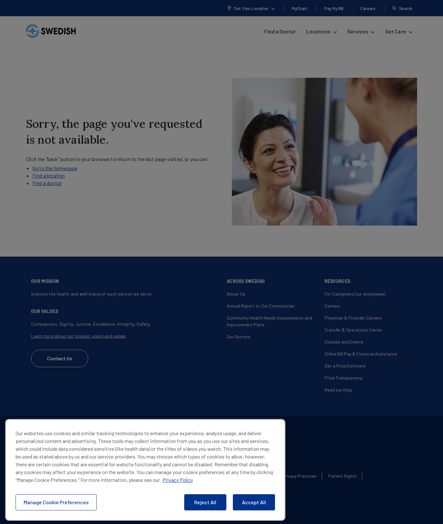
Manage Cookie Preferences (56, 502)
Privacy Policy (177, 480)
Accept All (254, 502)
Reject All (205, 502)
